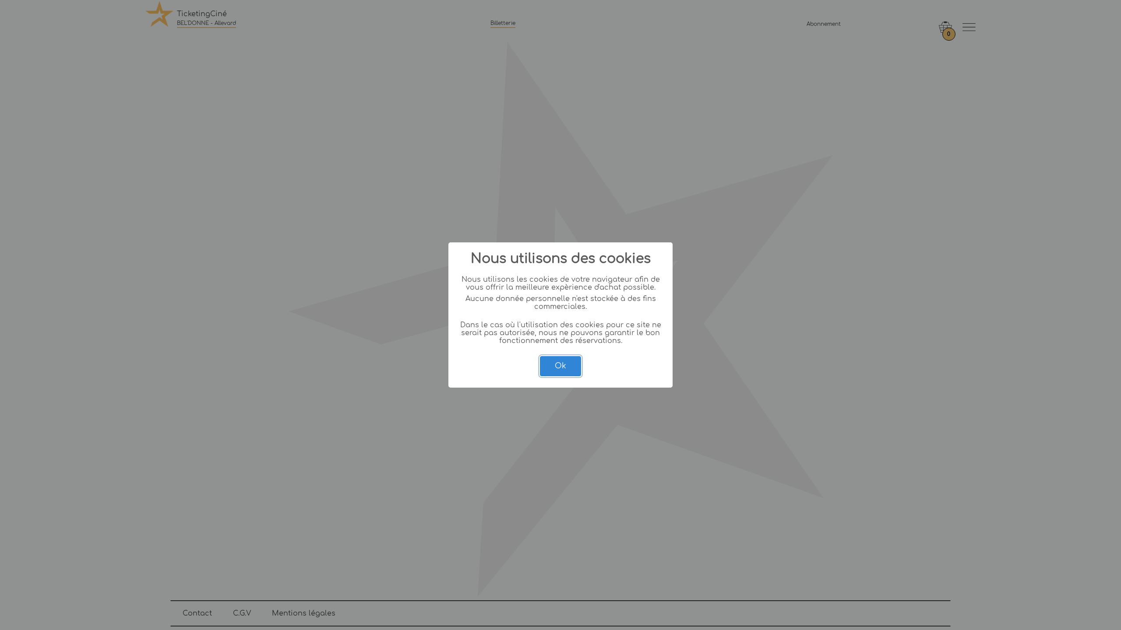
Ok (560, 366)
